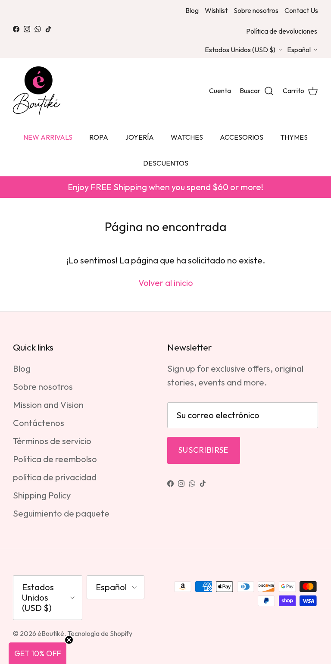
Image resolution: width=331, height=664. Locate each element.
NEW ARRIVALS (47, 137)
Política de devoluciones (281, 31)
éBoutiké (50, 633)
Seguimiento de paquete (61, 513)
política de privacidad (55, 477)
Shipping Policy (42, 495)
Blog (192, 10)
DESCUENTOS (165, 163)
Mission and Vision (48, 404)
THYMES (294, 137)
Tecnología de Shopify (99, 633)
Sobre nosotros (256, 10)
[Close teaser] (69, 640)
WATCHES (187, 137)
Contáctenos (38, 422)
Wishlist (216, 10)
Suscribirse (203, 450)
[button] (37, 653)
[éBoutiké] (36, 90)
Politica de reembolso (55, 459)
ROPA (98, 137)
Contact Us (301, 10)
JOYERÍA (139, 137)
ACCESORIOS (241, 137)
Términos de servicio (52, 440)
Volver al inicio (165, 282)
